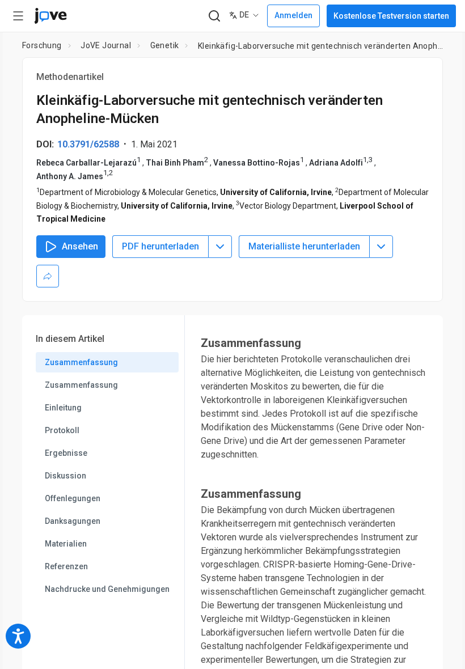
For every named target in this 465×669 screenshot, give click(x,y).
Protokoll (62, 430)
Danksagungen (72, 521)
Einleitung (63, 407)
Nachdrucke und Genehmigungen (107, 589)
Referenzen (66, 566)
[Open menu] (18, 16)
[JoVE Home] (50, 16)
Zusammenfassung (81, 362)
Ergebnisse (66, 453)
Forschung (42, 45)
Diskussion (65, 475)
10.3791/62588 (88, 144)
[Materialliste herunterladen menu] (381, 246)
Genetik (164, 45)
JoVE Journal (106, 45)
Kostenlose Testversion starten (391, 15)
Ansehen (80, 246)
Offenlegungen (72, 498)
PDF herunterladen (160, 246)
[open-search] (214, 16)
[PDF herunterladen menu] (220, 246)
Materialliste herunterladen (304, 246)
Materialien (66, 543)
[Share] (47, 276)
